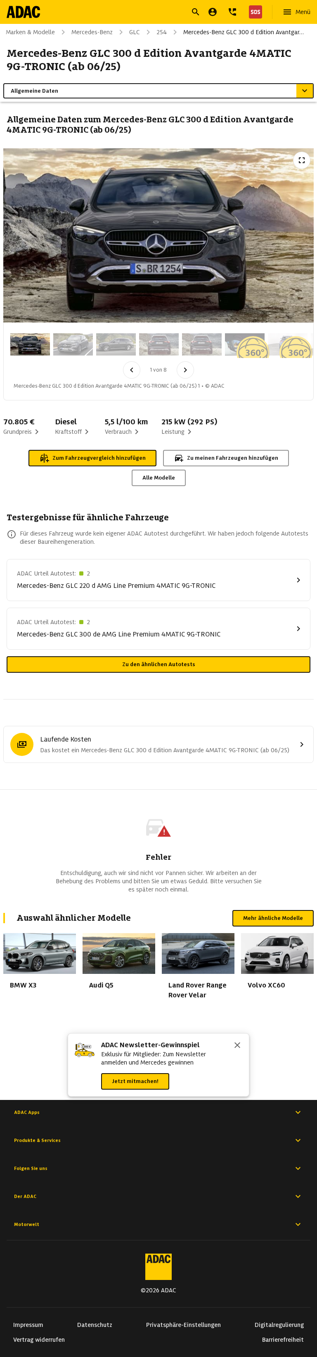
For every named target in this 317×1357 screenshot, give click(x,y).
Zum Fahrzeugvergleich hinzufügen (99, 457)
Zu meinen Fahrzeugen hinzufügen (232, 457)
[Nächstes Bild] (185, 370)
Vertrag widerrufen (39, 1339)
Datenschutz (94, 1325)
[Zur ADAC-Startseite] (23, 12)
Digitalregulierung (279, 1325)
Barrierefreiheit (283, 1339)
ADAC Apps (27, 1112)
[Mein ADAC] (213, 12)
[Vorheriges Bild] (131, 370)
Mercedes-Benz (92, 32)
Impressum (28, 1325)
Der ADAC (25, 1196)
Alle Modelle (158, 477)
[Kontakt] (232, 12)
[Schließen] (237, 1046)
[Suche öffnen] (195, 12)
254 (161, 32)
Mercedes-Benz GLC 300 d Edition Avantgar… (243, 32)
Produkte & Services (37, 1140)
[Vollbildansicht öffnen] (301, 160)
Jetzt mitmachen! (135, 1081)
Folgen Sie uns (30, 1168)
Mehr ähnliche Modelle (273, 918)
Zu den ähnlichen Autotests (158, 664)
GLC (134, 32)
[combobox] (148, 13)
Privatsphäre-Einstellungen (183, 1325)
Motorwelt (26, 1224)
